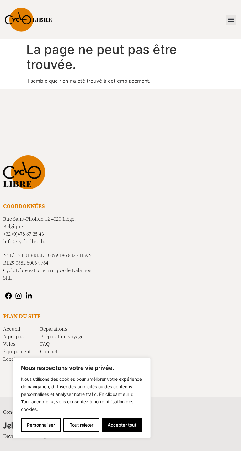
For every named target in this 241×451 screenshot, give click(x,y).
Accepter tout (122, 424)
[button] (231, 20)
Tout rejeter (81, 424)
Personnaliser (41, 424)
